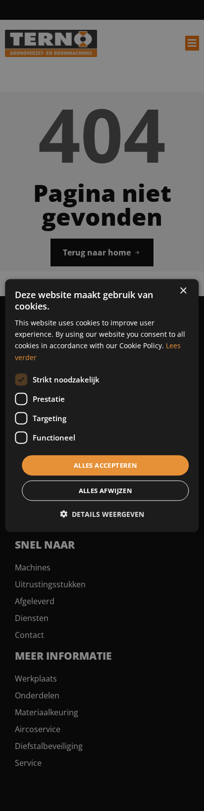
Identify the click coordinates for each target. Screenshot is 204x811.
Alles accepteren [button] (105, 464)
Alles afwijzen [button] (106, 490)
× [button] (183, 290)
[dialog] (102, 405)
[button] (102, 514)
